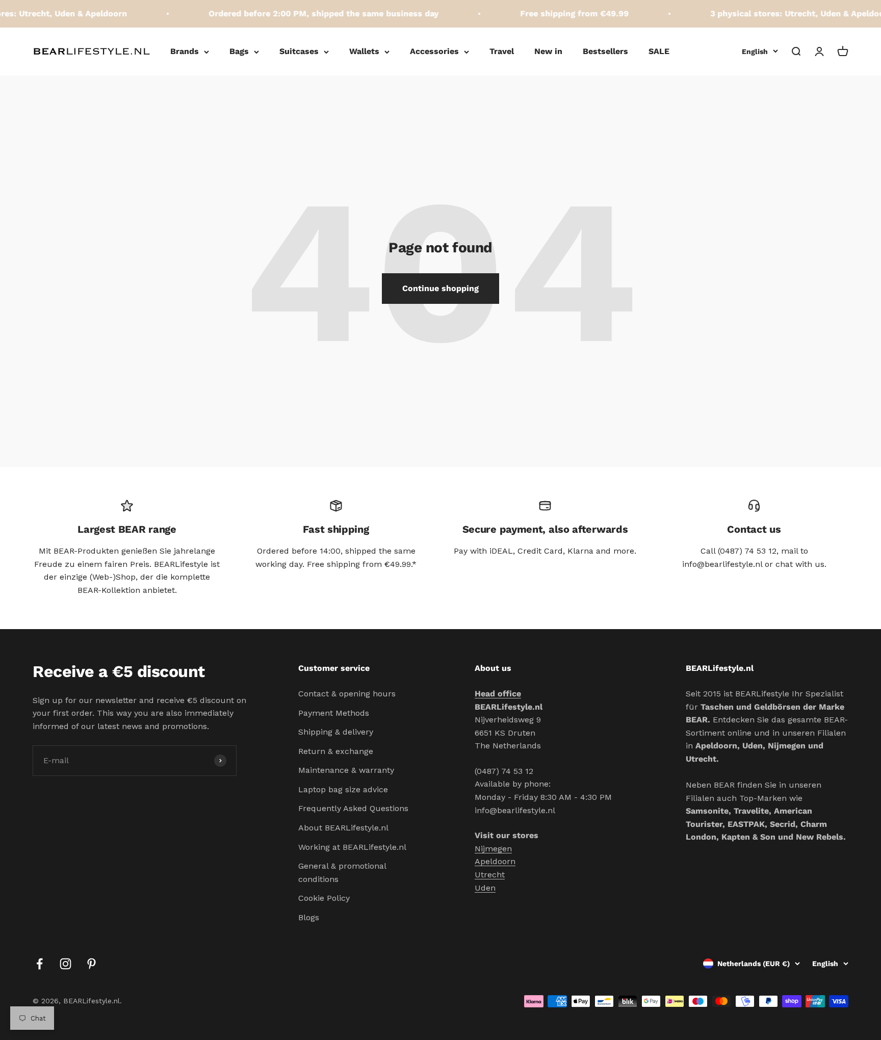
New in (548, 51)
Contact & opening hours (347, 693)
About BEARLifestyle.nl (343, 828)
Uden (485, 888)
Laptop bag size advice (343, 789)
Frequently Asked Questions (353, 808)
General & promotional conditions (342, 872)
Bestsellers (605, 51)
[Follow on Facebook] (39, 964)
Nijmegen (493, 848)
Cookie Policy (324, 898)
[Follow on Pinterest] (91, 964)
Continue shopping (440, 288)
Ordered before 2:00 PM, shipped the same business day (313, 13)
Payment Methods (333, 713)
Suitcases (299, 51)
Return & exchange (335, 751)
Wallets (364, 51)
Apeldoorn (495, 861)
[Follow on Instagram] (65, 964)
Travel (501, 51)
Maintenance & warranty (346, 770)
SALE (659, 51)
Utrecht (490, 874)
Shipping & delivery (335, 732)
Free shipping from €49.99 (563, 13)
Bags (239, 51)
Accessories (434, 51)
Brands (184, 51)
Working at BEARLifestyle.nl (352, 847)
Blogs (308, 917)
